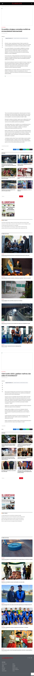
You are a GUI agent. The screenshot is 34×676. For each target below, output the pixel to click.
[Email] (2, 43)
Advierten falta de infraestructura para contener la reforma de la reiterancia (13, 518)
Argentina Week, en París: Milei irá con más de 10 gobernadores (25, 458)
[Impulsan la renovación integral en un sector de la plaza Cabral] (9, 184)
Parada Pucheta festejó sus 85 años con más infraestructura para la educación (15, 255)
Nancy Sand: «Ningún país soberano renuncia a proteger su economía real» (13, 519)
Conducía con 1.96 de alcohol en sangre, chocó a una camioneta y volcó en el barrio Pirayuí (25, 445)
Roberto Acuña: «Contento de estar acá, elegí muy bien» (25, 165)
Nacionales (3, 276)
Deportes (3, 344)
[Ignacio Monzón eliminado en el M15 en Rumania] (25, 184)
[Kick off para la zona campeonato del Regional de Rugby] (9, 172)
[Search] (31, 4)
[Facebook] (2, 39)
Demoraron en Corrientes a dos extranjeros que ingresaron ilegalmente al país (9, 165)
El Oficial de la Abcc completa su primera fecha (25, 178)
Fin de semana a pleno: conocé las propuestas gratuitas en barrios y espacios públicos (17, 650)
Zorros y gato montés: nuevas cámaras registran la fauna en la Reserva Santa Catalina (8, 445)
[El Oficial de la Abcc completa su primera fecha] (25, 172)
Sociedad (3, 648)
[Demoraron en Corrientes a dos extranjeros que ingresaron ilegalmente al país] (9, 159)
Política (3, 299)
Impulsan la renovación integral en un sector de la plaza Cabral (8, 190)
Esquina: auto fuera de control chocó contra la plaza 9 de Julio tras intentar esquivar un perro (8, 458)
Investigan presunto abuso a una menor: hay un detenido (9, 471)
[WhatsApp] (2, 47)
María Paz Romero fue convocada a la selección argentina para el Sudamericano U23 (17, 604)
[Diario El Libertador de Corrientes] (17, 3)
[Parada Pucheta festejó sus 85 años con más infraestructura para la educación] (17, 244)
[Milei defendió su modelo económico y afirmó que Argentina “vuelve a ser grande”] (17, 267)
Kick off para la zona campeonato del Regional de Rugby (8, 178)
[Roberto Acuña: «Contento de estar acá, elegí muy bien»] (25, 159)
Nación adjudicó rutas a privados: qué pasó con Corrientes (12, 300)
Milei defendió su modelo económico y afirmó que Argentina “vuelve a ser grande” (16, 278)
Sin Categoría (3, 27)
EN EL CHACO (4, 220)
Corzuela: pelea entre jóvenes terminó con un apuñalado (10, 225)
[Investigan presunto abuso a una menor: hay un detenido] (9, 465)
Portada (3, 6)
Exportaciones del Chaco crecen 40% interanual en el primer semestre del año (13, 516)
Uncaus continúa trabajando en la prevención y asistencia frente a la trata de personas (14, 226)
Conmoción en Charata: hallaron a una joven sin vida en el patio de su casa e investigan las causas (16, 223)
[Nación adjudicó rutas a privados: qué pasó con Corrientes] (17, 289)
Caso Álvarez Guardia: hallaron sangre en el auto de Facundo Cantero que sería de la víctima (15, 222)
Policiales (3, 580)
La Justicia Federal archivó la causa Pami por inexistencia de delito (11, 515)
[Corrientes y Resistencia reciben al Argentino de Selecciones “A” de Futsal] (17, 616)
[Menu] (2, 4)
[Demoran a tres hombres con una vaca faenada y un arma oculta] (17, 571)
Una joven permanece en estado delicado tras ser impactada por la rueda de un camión (17, 559)
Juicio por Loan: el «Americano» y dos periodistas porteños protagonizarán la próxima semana (25, 471)
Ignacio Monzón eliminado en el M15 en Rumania (25, 190)
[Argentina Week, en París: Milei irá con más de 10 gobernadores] (25, 452)
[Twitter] (2, 41)
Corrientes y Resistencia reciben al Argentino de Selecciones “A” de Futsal (15, 627)
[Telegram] (2, 45)
